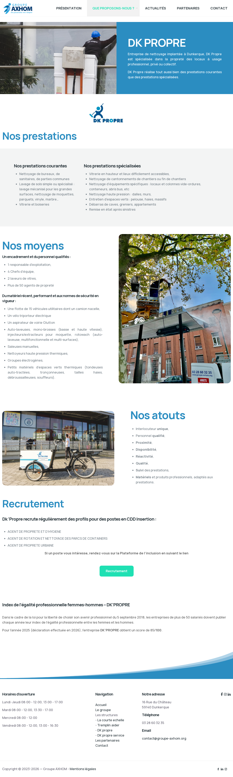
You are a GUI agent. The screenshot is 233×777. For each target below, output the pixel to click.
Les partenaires (107, 740)
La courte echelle (110, 720)
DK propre (104, 730)
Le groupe (103, 710)
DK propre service (110, 735)
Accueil (100, 705)
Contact (101, 745)
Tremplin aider (108, 725)
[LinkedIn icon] (222, 769)
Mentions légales (83, 769)
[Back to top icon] (215, 769)
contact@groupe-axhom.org (164, 738)
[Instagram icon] (225, 769)
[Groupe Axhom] (18, 8)
